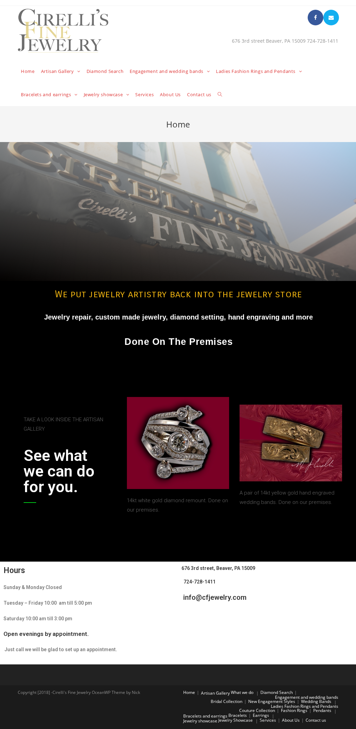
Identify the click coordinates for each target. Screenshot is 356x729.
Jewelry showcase (200, 721)
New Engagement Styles (271, 701)
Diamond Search (276, 692)
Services (268, 720)
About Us (291, 720)
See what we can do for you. (59, 471)
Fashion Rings (294, 710)
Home (189, 692)
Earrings (261, 715)
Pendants (322, 710)
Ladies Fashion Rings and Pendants (304, 706)
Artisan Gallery (215, 693)
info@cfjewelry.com (213, 597)
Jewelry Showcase (235, 720)
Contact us (316, 720)
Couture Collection (257, 710)
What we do (242, 692)
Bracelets (237, 715)
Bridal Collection (226, 701)
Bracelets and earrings (205, 716)
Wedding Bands (316, 701)
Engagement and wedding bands (306, 697)
